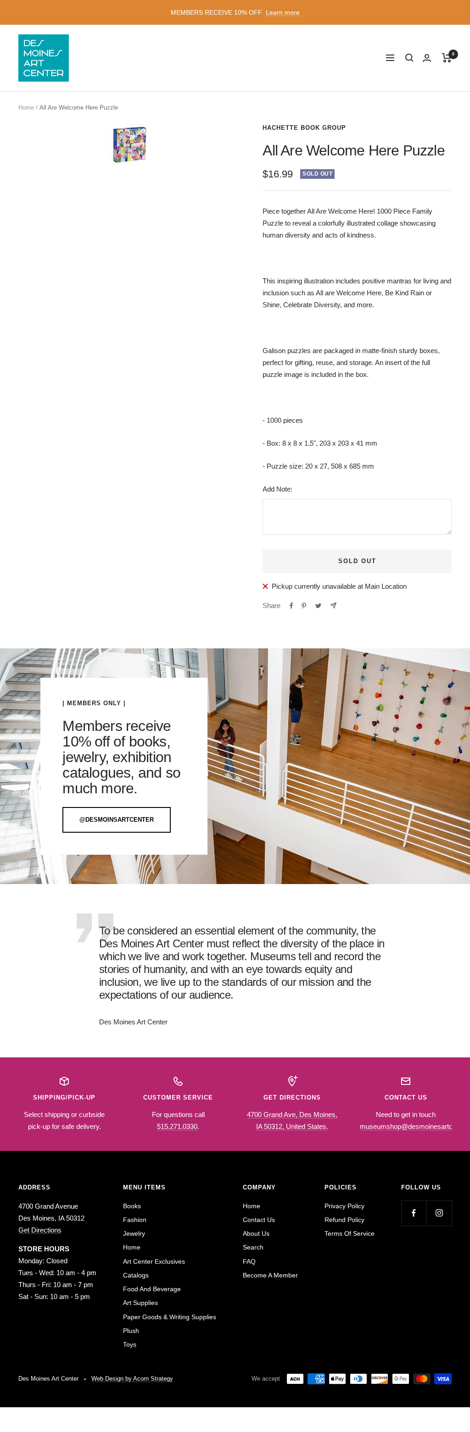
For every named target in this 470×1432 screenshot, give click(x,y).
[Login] (427, 58)
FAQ (249, 1261)
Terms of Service (350, 1233)
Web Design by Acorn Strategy (132, 1378)
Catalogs (136, 1275)
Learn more (283, 12)
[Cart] (447, 57)
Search (253, 1247)
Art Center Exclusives (154, 1261)
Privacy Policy (344, 1206)
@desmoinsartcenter (116, 819)
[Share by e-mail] (333, 605)
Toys (129, 1344)
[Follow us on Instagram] (439, 1213)
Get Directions (40, 1230)
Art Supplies (140, 1302)
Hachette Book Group (304, 127)
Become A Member (270, 1275)
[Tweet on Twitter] (318, 606)
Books (132, 1206)
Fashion (134, 1219)
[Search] (409, 58)
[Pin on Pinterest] (304, 606)
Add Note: (277, 489)
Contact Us (259, 1219)
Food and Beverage (152, 1289)
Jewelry (134, 1233)
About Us (256, 1233)
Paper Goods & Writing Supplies (169, 1317)
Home (26, 107)
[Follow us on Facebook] (413, 1213)
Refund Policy (344, 1219)
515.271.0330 (177, 1126)
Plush (131, 1330)
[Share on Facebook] (291, 606)
